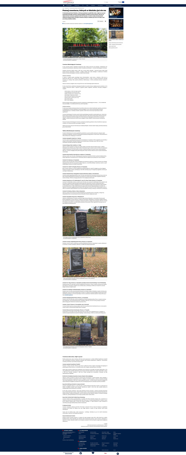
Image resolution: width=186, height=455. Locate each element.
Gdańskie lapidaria (68, 295)
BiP (63, 438)
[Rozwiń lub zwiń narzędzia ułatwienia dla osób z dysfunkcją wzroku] (117, 453)
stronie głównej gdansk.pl (88, 23)
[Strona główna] (64, 5)
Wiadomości (67, 8)
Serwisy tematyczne (117, 5)
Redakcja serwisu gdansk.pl (67, 435)
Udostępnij (101, 21)
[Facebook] (81, 453)
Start (63, 8)
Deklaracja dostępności (66, 437)
